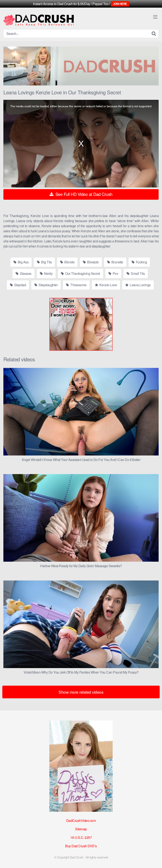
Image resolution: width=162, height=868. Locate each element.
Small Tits (137, 273)
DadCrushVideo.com (81, 820)
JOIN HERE (120, 4)
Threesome (78, 284)
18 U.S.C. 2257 (81, 837)
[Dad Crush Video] (38, 20)
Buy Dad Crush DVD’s (81, 845)
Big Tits (46, 262)
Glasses (25, 273)
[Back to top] (154, 859)
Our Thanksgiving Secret (82, 273)
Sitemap (81, 829)
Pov (115, 273)
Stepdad (19, 284)
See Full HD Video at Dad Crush (83, 194)
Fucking (141, 262)
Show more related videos (81, 692)
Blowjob (92, 262)
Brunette (117, 262)
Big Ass (22, 262)
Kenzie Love (108, 284)
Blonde (69, 262)
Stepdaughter (48, 284)
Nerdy (48, 273)
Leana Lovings (140, 284)
